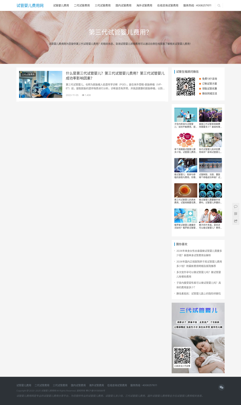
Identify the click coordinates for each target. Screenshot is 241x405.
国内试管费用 (123, 5)
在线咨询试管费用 (167, 5)
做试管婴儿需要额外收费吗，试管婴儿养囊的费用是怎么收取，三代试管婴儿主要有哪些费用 (209, 201)
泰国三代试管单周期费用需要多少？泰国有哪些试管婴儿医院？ (209, 125)
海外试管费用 (144, 5)
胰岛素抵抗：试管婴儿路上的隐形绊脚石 (198, 293)
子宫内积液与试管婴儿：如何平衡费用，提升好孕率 (184, 125)
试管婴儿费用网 (30, 5)
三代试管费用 (103, 5)
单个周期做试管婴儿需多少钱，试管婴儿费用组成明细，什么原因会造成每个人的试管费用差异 (184, 151)
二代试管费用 (82, 5)
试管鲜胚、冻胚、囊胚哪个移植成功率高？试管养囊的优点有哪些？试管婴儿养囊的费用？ (209, 176)
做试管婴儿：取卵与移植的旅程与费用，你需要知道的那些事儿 (184, 176)
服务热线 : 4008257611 (197, 5)
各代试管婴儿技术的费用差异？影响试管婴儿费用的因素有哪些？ (209, 151)
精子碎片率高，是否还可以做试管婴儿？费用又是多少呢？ (209, 226)
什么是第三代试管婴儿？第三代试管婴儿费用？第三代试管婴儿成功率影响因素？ (115, 75)
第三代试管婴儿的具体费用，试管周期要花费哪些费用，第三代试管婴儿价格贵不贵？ (184, 201)
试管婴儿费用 (61, 5)
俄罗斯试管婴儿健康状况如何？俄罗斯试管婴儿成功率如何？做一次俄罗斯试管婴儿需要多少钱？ (184, 226)
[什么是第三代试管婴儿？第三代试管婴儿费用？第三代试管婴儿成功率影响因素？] (40, 73)
